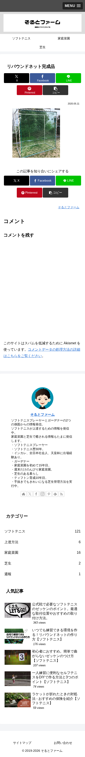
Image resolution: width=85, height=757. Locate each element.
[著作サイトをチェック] (23, 494)
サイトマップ (22, 743)
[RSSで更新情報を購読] (61, 494)
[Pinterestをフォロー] (49, 494)
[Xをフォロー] (30, 494)
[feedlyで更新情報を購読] (55, 494)
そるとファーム (42, 414)
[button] (55, 90)
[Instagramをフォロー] (42, 494)
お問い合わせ (63, 743)
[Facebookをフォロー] (36, 494)
